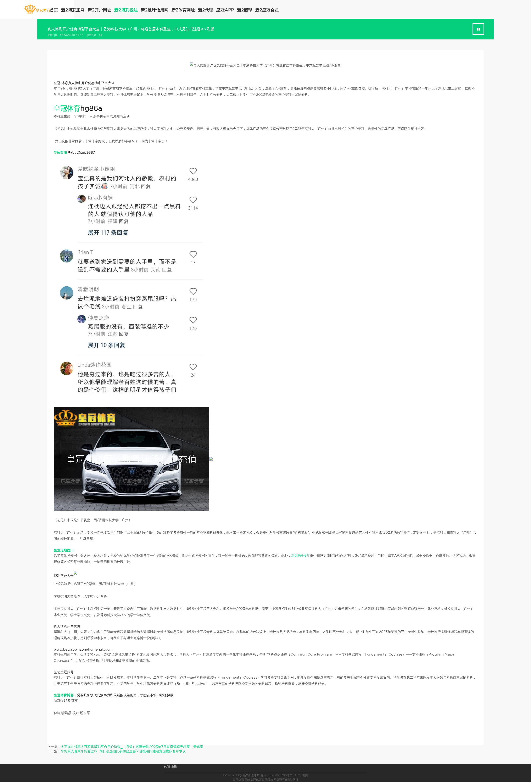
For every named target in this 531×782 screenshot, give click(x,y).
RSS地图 (286, 775)
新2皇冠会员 (267, 9)
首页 (54, 9)
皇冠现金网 (269, 779)
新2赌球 (244, 9)
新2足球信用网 (154, 9)
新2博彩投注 (126, 9)
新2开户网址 (99, 9)
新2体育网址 (183, 9)
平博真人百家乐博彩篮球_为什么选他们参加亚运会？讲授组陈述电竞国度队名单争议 (123, 751)
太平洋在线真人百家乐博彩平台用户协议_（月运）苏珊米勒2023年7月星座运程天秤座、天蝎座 (132, 747)
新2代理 (205, 9)
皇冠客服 (282, 779)
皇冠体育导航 (241, 779)
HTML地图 (301, 775)
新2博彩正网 (73, 9)
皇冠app (225, 9)
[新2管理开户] (37, 9)
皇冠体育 (256, 779)
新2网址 (293, 779)
